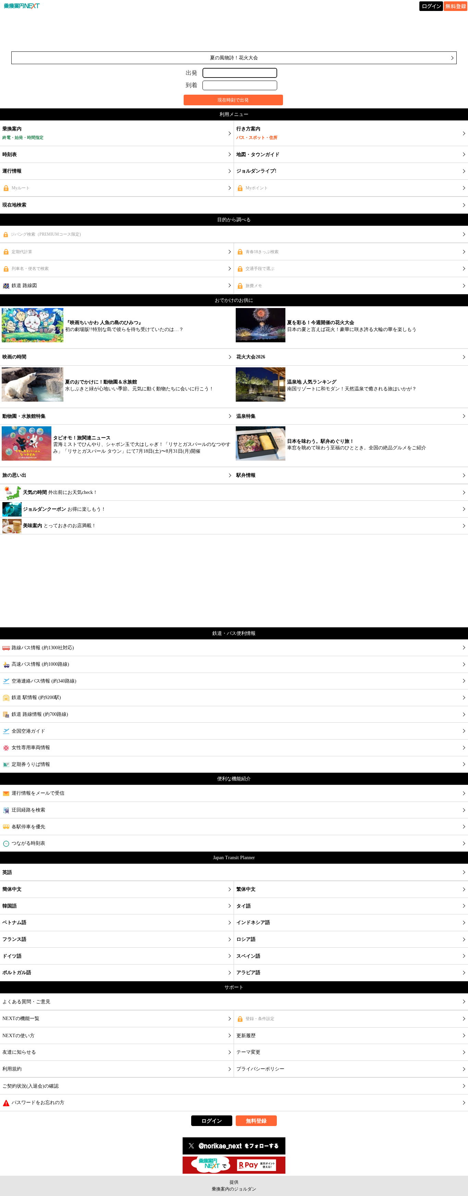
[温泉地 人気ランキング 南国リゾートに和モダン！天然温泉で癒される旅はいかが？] (327, 403)
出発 (191, 72)
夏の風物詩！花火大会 (234, 57)
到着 (191, 85)
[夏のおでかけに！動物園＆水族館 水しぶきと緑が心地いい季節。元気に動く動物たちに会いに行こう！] (108, 403)
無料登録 (256, 1121)
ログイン (211, 1121)
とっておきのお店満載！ (59, 525)
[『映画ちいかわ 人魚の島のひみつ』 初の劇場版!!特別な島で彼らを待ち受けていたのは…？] (93, 344)
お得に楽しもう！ (64, 509)
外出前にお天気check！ (60, 492)
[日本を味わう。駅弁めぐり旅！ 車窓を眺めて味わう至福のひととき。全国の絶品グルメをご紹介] (332, 462)
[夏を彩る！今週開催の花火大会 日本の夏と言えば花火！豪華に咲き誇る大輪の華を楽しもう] (327, 344)
